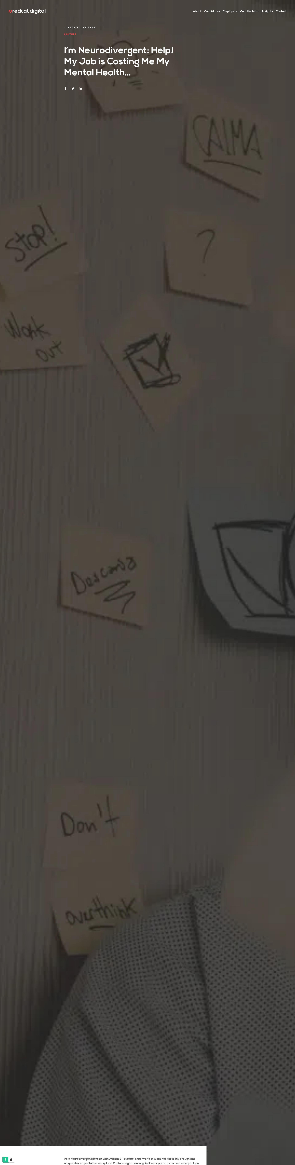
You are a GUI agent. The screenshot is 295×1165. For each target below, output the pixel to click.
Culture (70, 34)
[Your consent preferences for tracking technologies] (11, 1160)
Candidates (212, 11)
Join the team (249, 11)
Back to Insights (79, 27)
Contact (281, 11)
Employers (230, 11)
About (197, 11)
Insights (267, 11)
